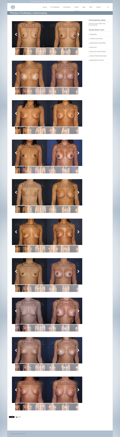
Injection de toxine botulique (98, 51)
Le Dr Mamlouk (54, 7)
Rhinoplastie (93, 34)
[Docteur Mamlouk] (11, 6)
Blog (83, 7)
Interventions (67, 7)
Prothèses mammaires (96, 38)
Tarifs (90, 7)
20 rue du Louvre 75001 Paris (97, 23)
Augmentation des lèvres (97, 60)
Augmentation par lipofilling (97, 43)
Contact (98, 7)
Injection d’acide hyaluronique (98, 56)
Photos (76, 7)
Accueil (45, 7)
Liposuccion (93, 47)
